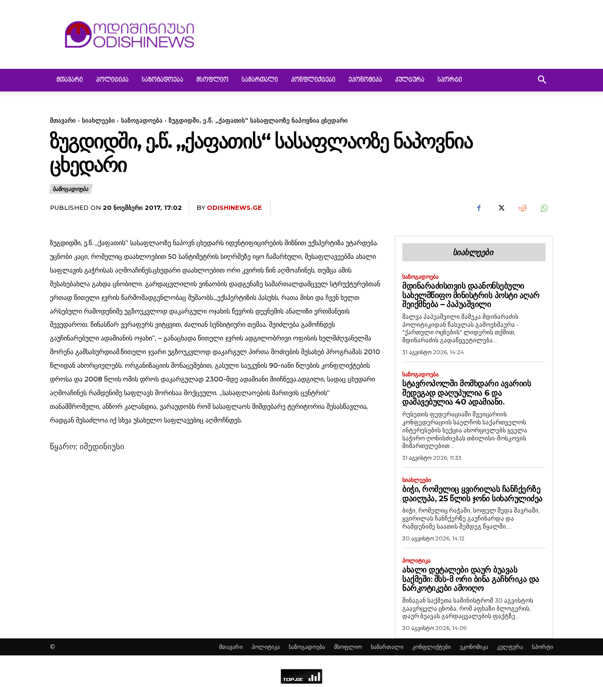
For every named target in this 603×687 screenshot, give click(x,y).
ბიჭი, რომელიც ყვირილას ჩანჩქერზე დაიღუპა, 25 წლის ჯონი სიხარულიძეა (472, 493)
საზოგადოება (162, 80)
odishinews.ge (234, 207)
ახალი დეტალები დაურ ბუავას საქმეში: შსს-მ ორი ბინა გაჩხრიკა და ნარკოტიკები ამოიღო (470, 579)
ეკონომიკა (365, 80)
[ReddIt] (522, 208)
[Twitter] (500, 208)
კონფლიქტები (313, 80)
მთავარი (70, 80)
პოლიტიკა (112, 80)
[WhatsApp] (543, 208)
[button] (541, 80)
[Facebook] (478, 208)
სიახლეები (98, 120)
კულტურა (409, 80)
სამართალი (260, 80)
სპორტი (450, 80)
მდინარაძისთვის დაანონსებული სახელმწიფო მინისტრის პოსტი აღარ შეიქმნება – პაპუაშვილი (471, 295)
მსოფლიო (212, 80)
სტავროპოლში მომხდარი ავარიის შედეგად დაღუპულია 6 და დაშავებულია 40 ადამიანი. (466, 392)
